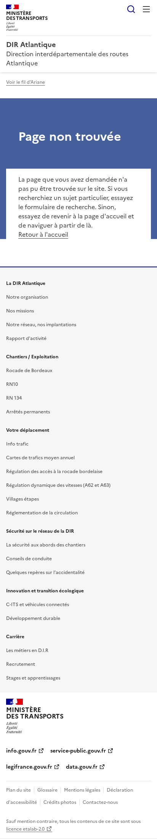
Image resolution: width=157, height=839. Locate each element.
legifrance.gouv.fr (29, 767)
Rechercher (131, 9)
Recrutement (20, 664)
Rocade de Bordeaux (29, 370)
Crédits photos (59, 802)
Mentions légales (82, 790)
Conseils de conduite (29, 558)
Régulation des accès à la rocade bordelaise (54, 471)
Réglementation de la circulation (42, 512)
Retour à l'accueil (43, 234)
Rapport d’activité (26, 338)
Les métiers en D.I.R (27, 650)
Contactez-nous (100, 802)
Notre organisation (27, 297)
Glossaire (47, 790)
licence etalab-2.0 (25, 829)
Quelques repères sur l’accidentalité (45, 572)
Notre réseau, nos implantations (41, 324)
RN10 (12, 384)
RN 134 (14, 398)
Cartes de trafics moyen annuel (40, 457)
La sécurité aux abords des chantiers (45, 544)
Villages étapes (22, 499)
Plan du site (18, 790)
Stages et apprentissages (33, 678)
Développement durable (33, 618)
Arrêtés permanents (28, 411)
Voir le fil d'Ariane (25, 82)
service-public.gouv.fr (78, 751)
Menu (146, 9)
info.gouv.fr (21, 751)
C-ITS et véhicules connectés (37, 604)
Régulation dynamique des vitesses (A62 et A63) (58, 485)
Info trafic (17, 444)
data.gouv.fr (82, 767)
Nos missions (20, 310)
